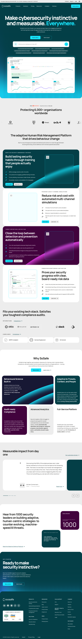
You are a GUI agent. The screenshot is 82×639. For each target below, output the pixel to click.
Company (47, 6)
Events (69, 612)
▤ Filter (72, 63)
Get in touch (47, 37)
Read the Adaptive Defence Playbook (13, 546)
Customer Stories (71, 626)
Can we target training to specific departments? (58, 50)
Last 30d (12, 63)
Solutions (25, 6)
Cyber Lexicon (45, 607)
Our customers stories (71, 455)
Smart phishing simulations (34, 606)
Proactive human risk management (33, 611)
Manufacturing (32, 624)
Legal (56, 617)
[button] (73, 495)
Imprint (23, 637)
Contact (67, 1)
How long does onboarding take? (58, 48)
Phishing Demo (45, 621)
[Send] (66, 44)
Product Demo (45, 619)
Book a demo (76, 6)
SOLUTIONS (31, 616)
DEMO (43, 616)
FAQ (55, 602)
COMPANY (70, 599)
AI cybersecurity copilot (34, 608)
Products (18, 6)
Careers (69, 604)
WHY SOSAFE (70, 621)
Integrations (17, 321)
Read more (59, 486)
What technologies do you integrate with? (39, 50)
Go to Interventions (15, 77)
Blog (43, 604)
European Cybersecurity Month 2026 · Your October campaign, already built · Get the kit (19, 1)
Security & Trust (58, 612)
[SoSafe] (6, 6)
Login (76, 1)
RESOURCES (44, 599)
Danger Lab (44, 612)
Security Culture (32, 621)
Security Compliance (33, 619)
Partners (54, 6)
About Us (70, 602)
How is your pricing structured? (39, 53)
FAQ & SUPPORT (58, 599)
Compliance (16, 334)
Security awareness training (33, 602)
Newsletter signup (72, 617)
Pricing (32, 6)
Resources (39, 6)
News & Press (71, 609)
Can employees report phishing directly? (23, 53)
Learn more (17, 184)
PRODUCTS (31, 599)
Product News (45, 609)
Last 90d (15, 63)
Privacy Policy (31, 637)
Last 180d (19, 63)
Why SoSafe (70, 624)
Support (72, 1)
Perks (69, 628)
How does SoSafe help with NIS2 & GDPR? (25, 48)
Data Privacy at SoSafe (59, 614)
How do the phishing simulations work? (42, 48)
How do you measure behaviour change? (22, 50)
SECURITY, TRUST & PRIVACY (59, 609)
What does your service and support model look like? (56, 53)
